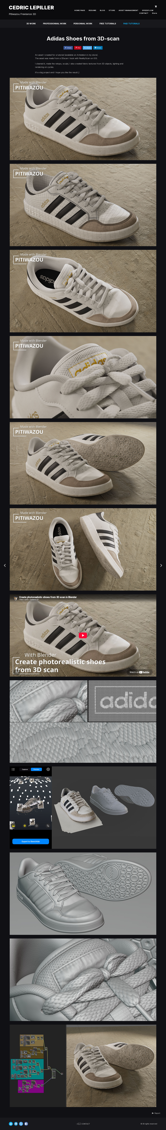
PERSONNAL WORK (83, 23)
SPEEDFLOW (147, 10)
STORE (112, 10)
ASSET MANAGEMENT (128, 10)
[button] (156, 1113)
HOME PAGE (79, 10)
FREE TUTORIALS (108, 23)
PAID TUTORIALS (131, 23)
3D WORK (31, 23)
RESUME (92, 10)
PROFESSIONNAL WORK (54, 23)
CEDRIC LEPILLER (31, 7)
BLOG (102, 10)
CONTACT (143, 13)
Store (154, 13)
